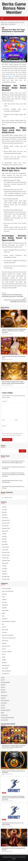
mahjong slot (5, 605)
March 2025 (5, 544)
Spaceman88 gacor (6, 670)
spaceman (3, 697)
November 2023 (6, 579)
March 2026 (5, 517)
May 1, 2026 (9, 359)
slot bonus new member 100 (8, 637)
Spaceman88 (5, 668)
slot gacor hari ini (6, 646)
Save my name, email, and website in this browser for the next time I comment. (12, 434)
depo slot (3, 689)
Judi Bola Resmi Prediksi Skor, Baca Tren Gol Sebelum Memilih (12, 481)
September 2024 (6, 560)
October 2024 (5, 557)
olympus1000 (5, 610)
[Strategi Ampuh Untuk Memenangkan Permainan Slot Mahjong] (14, 760)
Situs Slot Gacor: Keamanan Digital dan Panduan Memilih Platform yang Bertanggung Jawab (13, 461)
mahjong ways (4, 695)
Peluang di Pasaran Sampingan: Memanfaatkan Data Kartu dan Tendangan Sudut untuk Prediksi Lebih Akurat (13, 474)
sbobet (3, 613)
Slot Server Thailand (7, 651)
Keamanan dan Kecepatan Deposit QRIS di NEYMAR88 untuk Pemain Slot (15, 300)
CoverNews (20, 857)
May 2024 (4, 571)
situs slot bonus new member (9, 621)
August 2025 (5, 531)
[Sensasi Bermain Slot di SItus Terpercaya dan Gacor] (14, 346)
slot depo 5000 (4, 719)
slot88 (3, 657)
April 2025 (4, 541)
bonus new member (6, 588)
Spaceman (4, 662)
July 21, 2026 (9, 800)
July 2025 (4, 533)
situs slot (3, 707)
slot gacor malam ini (5, 710)
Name (4, 420)
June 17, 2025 (9, 33)
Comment (5, 401)
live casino (4, 602)
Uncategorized (5, 673)
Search (3, 445)
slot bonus (4, 632)
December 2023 (6, 576)
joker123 (3, 684)
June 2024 (4, 568)
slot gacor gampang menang (7, 717)
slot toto (3, 687)
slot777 (4, 654)
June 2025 (4, 536)
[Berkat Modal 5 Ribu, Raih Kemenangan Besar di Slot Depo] (14, 837)
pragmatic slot (4, 715)
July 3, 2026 (9, 851)
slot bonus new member (7, 635)
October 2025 (5, 525)
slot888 (4, 659)
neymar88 (4, 607)
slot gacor (4, 643)
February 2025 (5, 547)
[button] (2, 18)
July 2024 (4, 565)
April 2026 (4, 515)
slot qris (4, 648)
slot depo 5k (9, 76)
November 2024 (6, 555)
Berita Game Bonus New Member (14, 8)
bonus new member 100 (7, 591)
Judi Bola (4, 599)
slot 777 (4, 627)
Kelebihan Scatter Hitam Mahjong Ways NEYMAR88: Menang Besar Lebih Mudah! (12, 294)
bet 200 (3, 679)
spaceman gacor (6, 665)
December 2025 (6, 520)
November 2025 (6, 523)
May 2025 (4, 539)
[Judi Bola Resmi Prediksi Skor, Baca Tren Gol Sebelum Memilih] (14, 812)
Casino (3, 596)
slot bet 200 (5, 629)
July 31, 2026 (9, 748)
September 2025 (6, 528)
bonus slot (4, 594)
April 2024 (4, 573)
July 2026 (4, 507)
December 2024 (6, 552)
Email (16, 420)
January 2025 (5, 549)
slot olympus (4, 702)
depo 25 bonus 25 (5, 700)
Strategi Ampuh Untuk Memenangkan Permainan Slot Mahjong (13, 467)
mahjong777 (4, 692)
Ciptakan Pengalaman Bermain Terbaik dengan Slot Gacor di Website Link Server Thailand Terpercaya (14, 331)
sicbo (3, 616)
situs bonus (4, 618)
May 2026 (4, 512)
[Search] (26, 18)
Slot (3, 27)
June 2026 (4, 509)
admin (4, 33)
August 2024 (5, 563)
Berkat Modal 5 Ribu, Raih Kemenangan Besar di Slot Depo (13, 487)
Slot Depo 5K (5, 640)
